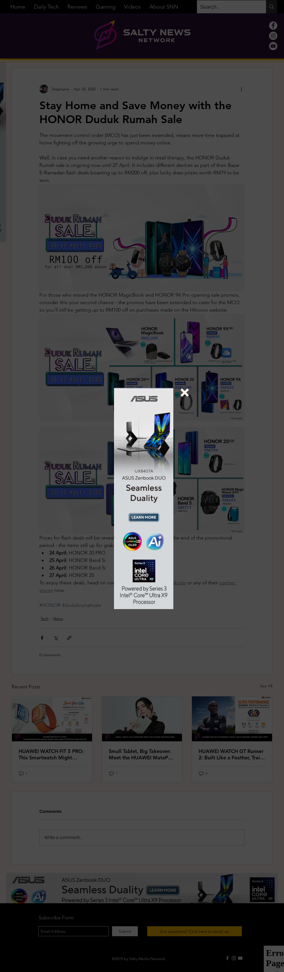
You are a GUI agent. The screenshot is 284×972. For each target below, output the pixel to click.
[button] (185, 392)
